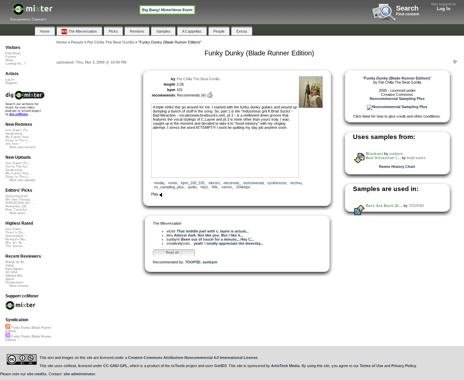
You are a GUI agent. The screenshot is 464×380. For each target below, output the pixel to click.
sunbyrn (209, 262)
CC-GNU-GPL (115, 366)
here (366, 116)
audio (192, 187)
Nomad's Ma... (17, 239)
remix (172, 183)
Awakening (13, 133)
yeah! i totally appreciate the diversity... (228, 243)
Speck (9, 279)
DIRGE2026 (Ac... (19, 203)
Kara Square (14, 269)
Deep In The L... (18, 140)
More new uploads (22, 180)
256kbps (243, 187)
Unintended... (15, 236)
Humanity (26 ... (18, 206)
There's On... (15, 232)
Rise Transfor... (17, 209)
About (9, 60)
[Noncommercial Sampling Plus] (397, 107)
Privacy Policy (403, 366)
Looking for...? (15, 63)
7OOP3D (192, 262)
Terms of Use (371, 366)
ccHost (70, 366)
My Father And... (18, 137)
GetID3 (220, 366)
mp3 (204, 187)
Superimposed (16, 196)
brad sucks (416, 158)
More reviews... (21, 286)
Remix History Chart (397, 167)
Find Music (13, 53)
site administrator (79, 374)
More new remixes (23, 147)
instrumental (254, 183)
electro (214, 183)
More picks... (19, 213)
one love (12, 143)
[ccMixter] (32, 12)
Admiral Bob (13, 275)
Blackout (374, 154)
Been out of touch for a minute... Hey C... (217, 239)
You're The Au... (17, 166)
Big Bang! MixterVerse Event (167, 10)
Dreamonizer (14, 282)
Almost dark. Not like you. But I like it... (208, 235)
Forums (10, 56)
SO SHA (11, 272)
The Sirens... (15, 246)
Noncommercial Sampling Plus (397, 99)
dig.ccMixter (18, 114)
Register (11, 83)
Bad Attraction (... (383, 158)
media (159, 183)
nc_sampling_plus (169, 187)
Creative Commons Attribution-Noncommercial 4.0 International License (192, 358)
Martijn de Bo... (16, 262)
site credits (37, 374)
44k (215, 187)
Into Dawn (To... (18, 130)
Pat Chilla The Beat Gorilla (198, 79)
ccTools (178, 366)
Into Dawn (13, 229)
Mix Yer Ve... (15, 242)
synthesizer (276, 183)
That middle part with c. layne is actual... (213, 231)
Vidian (9, 265)
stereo (226, 187)
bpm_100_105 (192, 183)
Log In (443, 8)
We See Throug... (19, 199)
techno (296, 183)
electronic (231, 183)
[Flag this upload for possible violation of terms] (455, 62)
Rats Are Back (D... (384, 206)
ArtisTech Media (285, 366)
